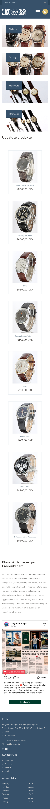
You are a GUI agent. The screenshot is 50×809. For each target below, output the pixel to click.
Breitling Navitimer (25, 236)
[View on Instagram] (44, 624)
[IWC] (25, 267)
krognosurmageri (19, 623)
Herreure (14, 85)
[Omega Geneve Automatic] (25, 317)
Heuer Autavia (25, 487)
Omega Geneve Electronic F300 (16, 804)
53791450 (21, 740)
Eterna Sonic (25, 436)
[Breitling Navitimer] (25, 217)
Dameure (14, 114)
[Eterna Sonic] (25, 418)
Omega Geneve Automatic (25, 336)
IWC (25, 286)
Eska (25, 386)
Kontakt (8, 768)
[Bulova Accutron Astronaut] (25, 518)
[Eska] (25, 367)
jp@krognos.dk (13, 744)
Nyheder (14, 29)
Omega (13, 57)
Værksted (9, 760)
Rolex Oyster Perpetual (25, 185)
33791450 (11, 740)
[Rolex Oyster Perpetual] (25, 167)
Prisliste (8, 764)
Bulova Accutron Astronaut (25, 537)
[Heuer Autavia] (25, 468)
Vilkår (7, 771)
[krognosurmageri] (6, 625)
